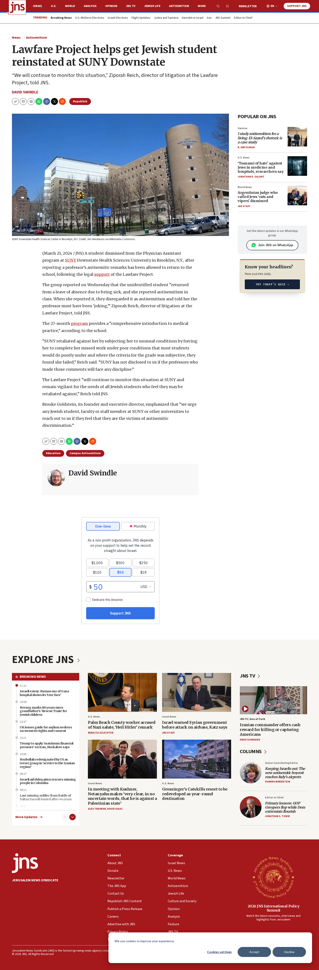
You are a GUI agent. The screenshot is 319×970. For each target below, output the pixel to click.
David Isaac (115, 809)
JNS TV (130, 6)
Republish (80, 101)
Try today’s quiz (272, 284)
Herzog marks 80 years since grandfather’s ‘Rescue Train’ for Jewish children (43, 711)
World (70, 6)
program (79, 323)
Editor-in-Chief (243, 18)
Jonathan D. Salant (251, 177)
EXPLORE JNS (44, 659)
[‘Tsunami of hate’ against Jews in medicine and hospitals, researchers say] (297, 166)
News (16, 37)
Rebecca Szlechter (100, 733)
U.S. (53, 6)
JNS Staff (244, 206)
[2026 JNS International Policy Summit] (273, 877)
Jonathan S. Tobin (277, 816)
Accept (254, 952)
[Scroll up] (65, 817)
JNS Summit (222, 18)
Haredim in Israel (192, 18)
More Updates (26, 817)
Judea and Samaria (166, 18)
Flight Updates (141, 18)
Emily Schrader (250, 740)
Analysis (90, 6)
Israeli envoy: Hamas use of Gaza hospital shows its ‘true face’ (44, 693)
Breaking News (33, 676)
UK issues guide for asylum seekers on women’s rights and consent (46, 729)
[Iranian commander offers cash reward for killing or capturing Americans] (273, 700)
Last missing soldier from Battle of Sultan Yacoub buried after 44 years (46, 797)
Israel (37, 6)
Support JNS (297, 6)
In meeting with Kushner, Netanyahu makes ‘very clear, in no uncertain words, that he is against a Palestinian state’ (122, 796)
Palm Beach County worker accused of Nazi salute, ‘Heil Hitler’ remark (121, 725)
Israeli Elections (118, 18)
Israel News (169, 717)
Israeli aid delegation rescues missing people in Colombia (48, 781)
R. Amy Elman (246, 147)
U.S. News (244, 157)
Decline (289, 952)
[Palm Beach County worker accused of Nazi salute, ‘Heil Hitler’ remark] (122, 692)
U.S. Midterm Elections (89, 18)
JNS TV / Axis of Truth (252, 719)
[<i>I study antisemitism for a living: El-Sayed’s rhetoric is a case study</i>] (297, 136)
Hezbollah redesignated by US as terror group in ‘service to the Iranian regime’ (47, 763)
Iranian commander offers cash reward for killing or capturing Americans (270, 729)
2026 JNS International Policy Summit (273, 908)
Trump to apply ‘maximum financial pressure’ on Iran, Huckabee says (46, 745)
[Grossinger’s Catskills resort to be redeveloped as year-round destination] (196, 759)
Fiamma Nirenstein (277, 782)
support (102, 274)
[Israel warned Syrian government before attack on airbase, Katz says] (196, 692)
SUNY (70, 260)
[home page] (17, 7)
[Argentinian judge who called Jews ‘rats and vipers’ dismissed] (297, 195)
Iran (209, 18)
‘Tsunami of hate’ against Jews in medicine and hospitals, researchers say (260, 167)
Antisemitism (179, 6)
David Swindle (25, 92)
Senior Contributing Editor (281, 763)
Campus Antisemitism (85, 453)
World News (245, 187)
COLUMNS (251, 751)
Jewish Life (152, 6)
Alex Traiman (97, 809)
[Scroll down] (72, 817)
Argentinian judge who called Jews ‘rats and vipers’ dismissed (258, 196)
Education (53, 453)
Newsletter (248, 6)
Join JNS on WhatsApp (275, 245)
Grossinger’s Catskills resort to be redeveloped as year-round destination (194, 794)
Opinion (111, 6)
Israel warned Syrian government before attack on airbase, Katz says (194, 725)
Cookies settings (219, 952)
